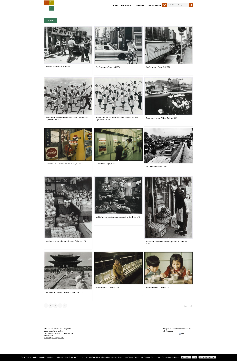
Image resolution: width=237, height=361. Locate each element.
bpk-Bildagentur (168, 331)
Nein (194, 357)
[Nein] (234, 357)
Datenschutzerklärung (207, 357)
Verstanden (186, 357)
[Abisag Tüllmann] (49, 5)
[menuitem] (115, 5)
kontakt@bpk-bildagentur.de (54, 338)
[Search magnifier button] (191, 5)
